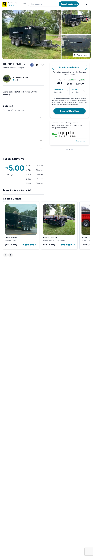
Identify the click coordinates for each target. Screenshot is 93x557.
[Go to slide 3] (72, 149)
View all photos (83, 55)
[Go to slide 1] (67, 149)
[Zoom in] (41, 140)
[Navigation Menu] (85, 4)
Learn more (80, 141)
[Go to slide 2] (69, 149)
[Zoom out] (41, 144)
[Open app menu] (24, 4)
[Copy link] (42, 65)
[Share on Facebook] (32, 65)
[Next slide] (75, 149)
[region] (23, 131)
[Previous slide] (64, 149)
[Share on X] (37, 65)
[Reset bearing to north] (41, 148)
